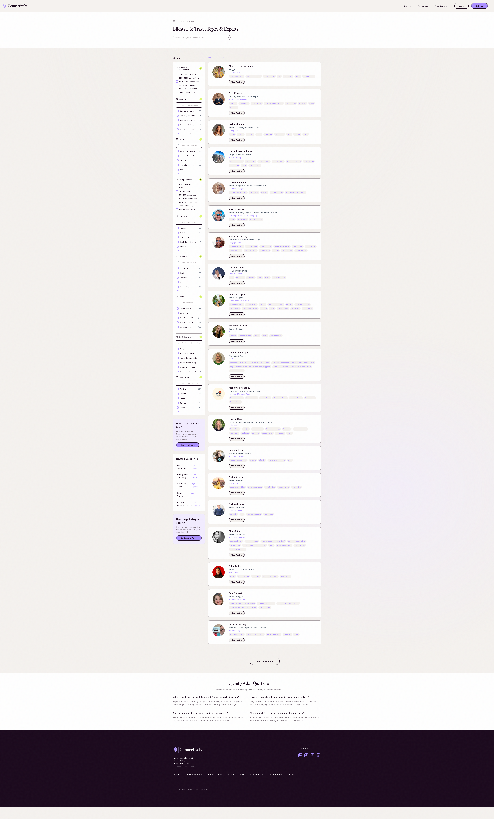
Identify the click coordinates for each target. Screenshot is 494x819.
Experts (407, 6)
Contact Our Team (188, 538)
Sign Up (479, 6)
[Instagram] (318, 755)
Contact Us (256, 774)
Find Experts (441, 6)
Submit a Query (187, 445)
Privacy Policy (275, 774)
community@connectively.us (186, 766)
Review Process (194, 774)
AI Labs (231, 774)
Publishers (423, 6)
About (177, 774)
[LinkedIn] (300, 755)
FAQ (242, 774)
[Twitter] (306, 755)
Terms (291, 774)
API (220, 774)
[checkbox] (177, 74)
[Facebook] (312, 755)
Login (461, 6)
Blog (210, 774)
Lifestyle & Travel (186, 21)
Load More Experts (264, 661)
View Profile (236, 82)
